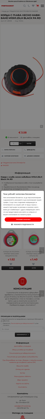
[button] (22, 224)
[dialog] (22, 209)
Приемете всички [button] (23, 219)
